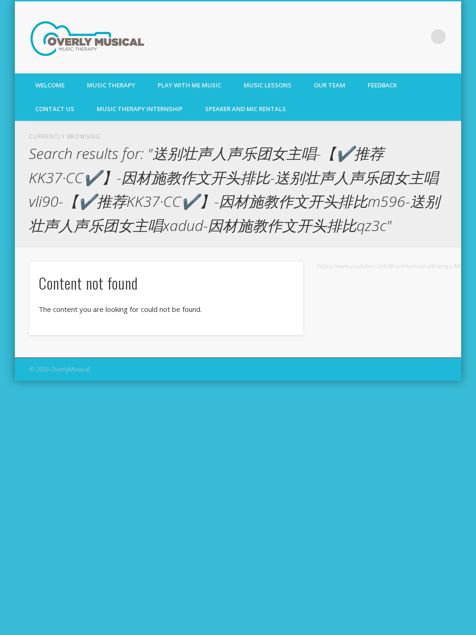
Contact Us (54, 109)
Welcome (50, 85)
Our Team (329, 85)
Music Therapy (111, 85)
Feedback (382, 85)
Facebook (419, 36)
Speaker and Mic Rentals (245, 109)
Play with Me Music (189, 85)
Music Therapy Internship (140, 109)
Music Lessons (267, 85)
